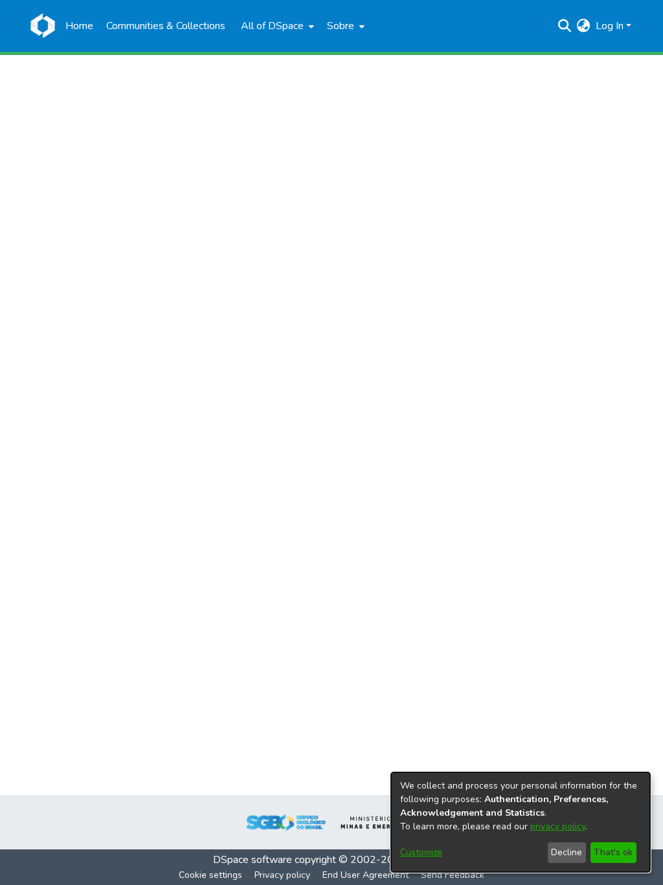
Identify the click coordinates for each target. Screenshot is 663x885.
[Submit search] (565, 26)
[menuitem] (276, 26)
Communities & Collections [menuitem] (165, 26)
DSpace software (252, 860)
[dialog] (520, 822)
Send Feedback (452, 875)
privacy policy (557, 826)
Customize (421, 852)
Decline (566, 852)
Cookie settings (210, 875)
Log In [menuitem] (610, 26)
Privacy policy (282, 875)
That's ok (613, 852)
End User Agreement (365, 875)
